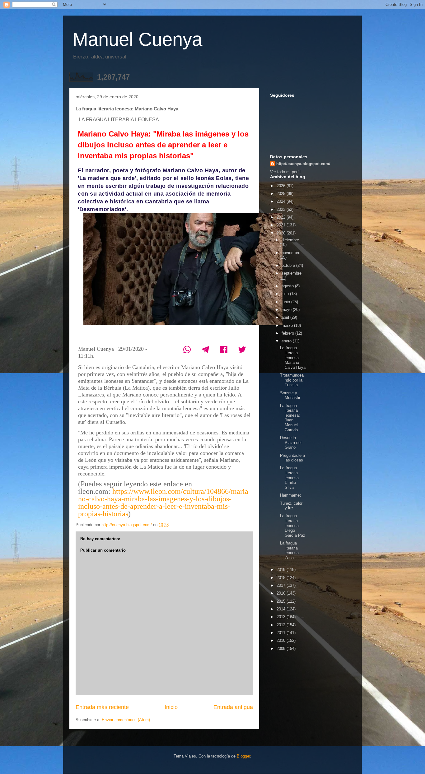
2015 (282, 601)
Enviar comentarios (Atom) (126, 719)
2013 (282, 616)
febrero (288, 333)
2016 (282, 593)
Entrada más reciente (102, 707)
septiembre (291, 273)
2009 (282, 648)
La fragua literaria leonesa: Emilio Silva (290, 477)
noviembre (291, 252)
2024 (282, 201)
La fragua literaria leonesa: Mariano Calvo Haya (293, 357)
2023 (282, 209)
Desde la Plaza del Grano (290, 442)
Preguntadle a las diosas (292, 458)
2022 (282, 217)
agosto (288, 286)
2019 (282, 569)
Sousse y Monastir (290, 395)
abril (286, 317)
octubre (289, 265)
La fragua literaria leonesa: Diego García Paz (292, 525)
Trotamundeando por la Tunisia (292, 380)
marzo (288, 325)
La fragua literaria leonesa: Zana (290, 550)
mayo (287, 309)
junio (286, 301)
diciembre (290, 240)
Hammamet (290, 495)
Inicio (171, 707)
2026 (282, 185)
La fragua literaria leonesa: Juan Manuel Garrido (290, 417)
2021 (282, 225)
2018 (282, 577)
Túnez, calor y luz (291, 506)
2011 (282, 632)
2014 (282, 609)
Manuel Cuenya (137, 39)
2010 (282, 640)
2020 (282, 233)
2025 (282, 193)
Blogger (243, 756)
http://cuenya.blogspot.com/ (303, 163)
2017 (282, 585)
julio (286, 293)
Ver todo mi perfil (285, 171)
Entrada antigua (233, 707)
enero (287, 341)
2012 (282, 625)
